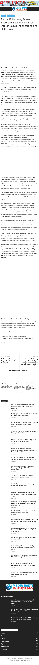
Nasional (3, 638)
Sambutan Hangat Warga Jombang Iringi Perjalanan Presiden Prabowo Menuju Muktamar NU (23, 503)
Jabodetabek (4, 649)
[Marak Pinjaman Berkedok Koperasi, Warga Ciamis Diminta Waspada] (5, 486)
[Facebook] (3, 36)
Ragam (3, 644)
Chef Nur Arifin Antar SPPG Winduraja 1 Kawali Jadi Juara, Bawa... (23, 432)
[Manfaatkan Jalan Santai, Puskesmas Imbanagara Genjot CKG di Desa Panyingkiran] (5, 468)
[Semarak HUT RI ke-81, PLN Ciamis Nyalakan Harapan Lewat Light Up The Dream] (5, 477)
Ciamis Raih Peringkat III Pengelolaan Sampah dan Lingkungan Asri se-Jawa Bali (24, 458)
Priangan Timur (5, 635)
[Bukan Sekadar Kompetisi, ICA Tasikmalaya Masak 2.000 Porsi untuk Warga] (5, 425)
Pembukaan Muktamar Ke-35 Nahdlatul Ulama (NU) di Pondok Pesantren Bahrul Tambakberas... (23, 529)
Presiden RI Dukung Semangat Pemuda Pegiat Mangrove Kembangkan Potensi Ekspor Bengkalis (29, 361)
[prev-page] (18, 392)
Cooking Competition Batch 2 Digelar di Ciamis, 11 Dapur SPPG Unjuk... (23, 440)
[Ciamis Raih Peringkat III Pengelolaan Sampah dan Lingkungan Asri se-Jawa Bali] (5, 460)
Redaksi (7, 32)
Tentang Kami (28, 658)
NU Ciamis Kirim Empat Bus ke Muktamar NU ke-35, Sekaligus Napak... (24, 556)
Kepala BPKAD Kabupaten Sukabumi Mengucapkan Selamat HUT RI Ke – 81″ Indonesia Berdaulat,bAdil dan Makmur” (31, 386)
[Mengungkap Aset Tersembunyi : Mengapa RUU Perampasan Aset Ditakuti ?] (5, 416)
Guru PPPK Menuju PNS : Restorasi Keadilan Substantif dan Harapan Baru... (23, 564)
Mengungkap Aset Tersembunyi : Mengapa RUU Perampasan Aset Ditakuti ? (24, 414)
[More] (19, 36)
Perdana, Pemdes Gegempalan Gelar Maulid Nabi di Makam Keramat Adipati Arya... (23, 494)
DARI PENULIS (25, 370)
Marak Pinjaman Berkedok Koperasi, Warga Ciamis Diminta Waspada (24, 484)
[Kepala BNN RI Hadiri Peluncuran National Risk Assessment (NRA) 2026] (5, 513)
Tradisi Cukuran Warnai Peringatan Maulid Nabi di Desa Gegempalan (24, 573)
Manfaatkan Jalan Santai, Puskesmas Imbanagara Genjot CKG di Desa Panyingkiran (22, 467)
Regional (8, 13)
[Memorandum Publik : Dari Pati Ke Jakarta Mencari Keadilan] (5, 539)
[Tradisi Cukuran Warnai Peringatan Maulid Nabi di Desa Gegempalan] (5, 575)
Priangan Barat (15, 13)
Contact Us (20, 658)
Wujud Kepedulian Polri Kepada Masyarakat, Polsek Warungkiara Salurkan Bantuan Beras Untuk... (24, 450)
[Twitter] (7, 36)
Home (8, 658)
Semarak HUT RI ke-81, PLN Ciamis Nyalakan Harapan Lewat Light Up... (22, 476)
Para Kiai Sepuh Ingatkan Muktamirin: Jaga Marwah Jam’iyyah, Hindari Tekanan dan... (24, 520)
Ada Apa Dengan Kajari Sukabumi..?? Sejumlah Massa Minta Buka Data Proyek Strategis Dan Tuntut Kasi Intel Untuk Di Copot (19, 385)
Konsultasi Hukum (25, 660)
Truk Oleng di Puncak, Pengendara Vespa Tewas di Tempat (9, 361)
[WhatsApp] (15, 36)
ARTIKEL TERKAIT (15, 370)
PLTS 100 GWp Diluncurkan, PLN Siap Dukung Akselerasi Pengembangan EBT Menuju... (23, 547)
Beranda (3, 13)
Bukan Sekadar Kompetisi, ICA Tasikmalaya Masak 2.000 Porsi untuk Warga (24, 423)
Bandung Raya (5, 646)
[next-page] (21, 392)
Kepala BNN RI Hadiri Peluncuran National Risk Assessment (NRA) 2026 (24, 511)
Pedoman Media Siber (14, 660)
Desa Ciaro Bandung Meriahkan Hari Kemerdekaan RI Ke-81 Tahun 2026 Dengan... (22, 406)
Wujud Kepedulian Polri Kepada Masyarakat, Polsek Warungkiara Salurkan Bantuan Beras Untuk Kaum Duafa (6, 385)
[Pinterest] (11, 36)
